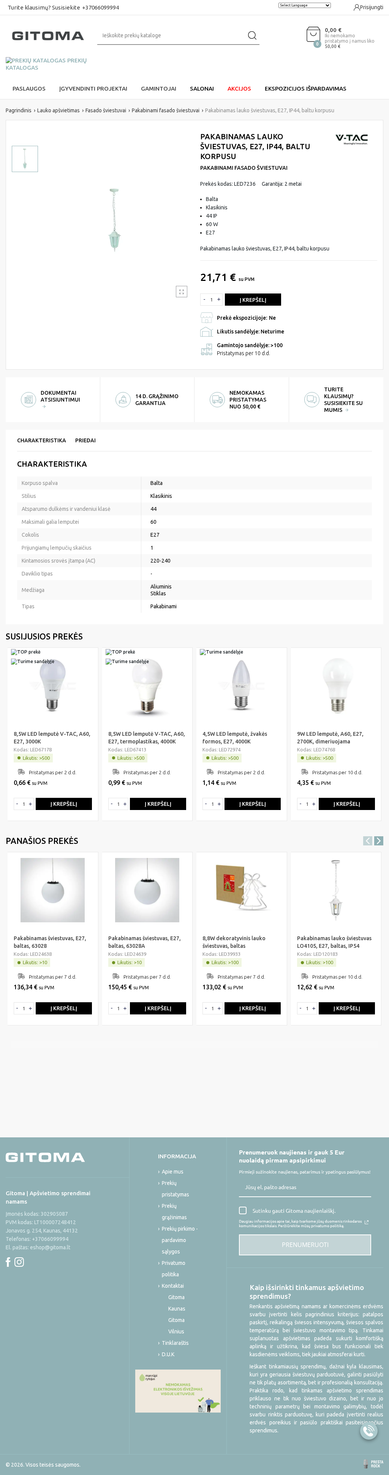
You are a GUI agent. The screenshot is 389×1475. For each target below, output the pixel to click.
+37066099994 (100, 7)
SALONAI (202, 88)
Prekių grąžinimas (174, 1211)
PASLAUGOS (29, 88)
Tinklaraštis (175, 1343)
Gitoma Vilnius (176, 1326)
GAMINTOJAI (158, 88)
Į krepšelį (253, 300)
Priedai (85, 440)
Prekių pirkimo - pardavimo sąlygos (180, 1240)
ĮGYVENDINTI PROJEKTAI (93, 88)
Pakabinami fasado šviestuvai (244, 168)
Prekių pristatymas (175, 1189)
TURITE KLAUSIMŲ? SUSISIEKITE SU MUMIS (343, 399)
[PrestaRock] (373, 1464)
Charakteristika (41, 440)
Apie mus (172, 1172)
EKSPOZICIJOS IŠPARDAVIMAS (305, 88)
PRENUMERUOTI (305, 1245)
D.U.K (168, 1354)
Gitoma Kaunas (176, 1303)
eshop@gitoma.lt (50, 1247)
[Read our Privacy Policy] (366, 1222)
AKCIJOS (239, 88)
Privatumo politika (173, 1268)
